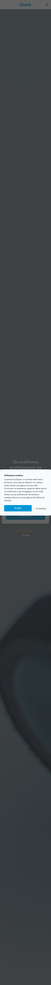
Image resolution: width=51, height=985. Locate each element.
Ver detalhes (41, 508)
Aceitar (18, 508)
